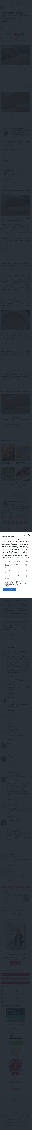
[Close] (29, 535)
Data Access (16, 595)
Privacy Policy (24, 595)
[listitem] (16, 562)
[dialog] (16, 565)
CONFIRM (9, 589)
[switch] (26, 565)
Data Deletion (7, 595)
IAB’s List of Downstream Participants (18, 557)
